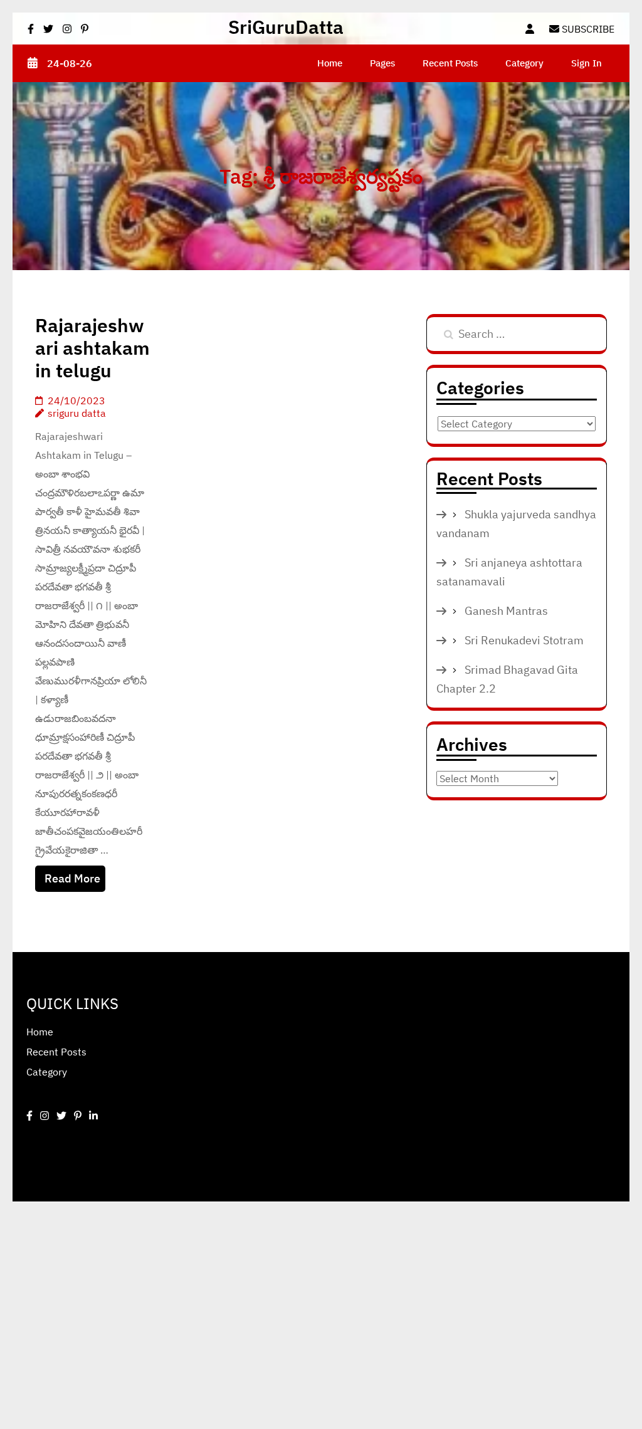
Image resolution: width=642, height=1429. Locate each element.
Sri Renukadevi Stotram (524, 640)
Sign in (586, 63)
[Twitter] (61, 1115)
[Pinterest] (78, 1115)
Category (524, 63)
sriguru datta (77, 413)
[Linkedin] (93, 1115)
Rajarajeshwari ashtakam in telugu (92, 347)
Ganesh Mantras (506, 611)
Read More (72, 878)
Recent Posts (450, 63)
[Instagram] (44, 1115)
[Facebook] (29, 1115)
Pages (382, 63)
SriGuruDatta (286, 26)
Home (329, 63)
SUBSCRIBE (586, 29)
